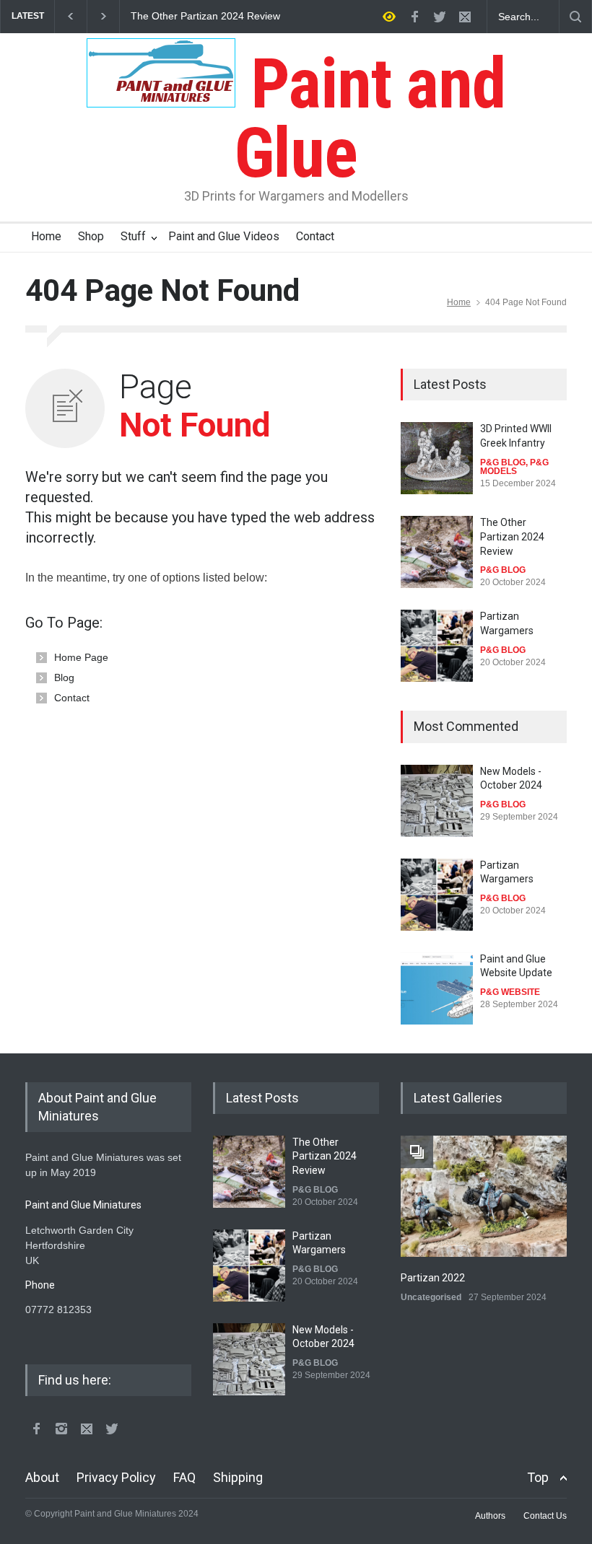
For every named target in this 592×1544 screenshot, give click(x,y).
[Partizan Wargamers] (437, 646)
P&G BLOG (503, 462)
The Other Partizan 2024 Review (205, 16)
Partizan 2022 (433, 1278)
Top (538, 1477)
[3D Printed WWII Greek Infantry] (437, 458)
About (42, 1477)
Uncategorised (431, 1297)
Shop (91, 236)
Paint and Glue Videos (223, 236)
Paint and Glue (370, 118)
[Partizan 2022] (484, 1197)
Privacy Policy (116, 1477)
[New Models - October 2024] (437, 801)
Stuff (133, 236)
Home (46, 236)
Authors (490, 1516)
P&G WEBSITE (510, 992)
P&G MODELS (514, 466)
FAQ (184, 1477)
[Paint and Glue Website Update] (437, 988)
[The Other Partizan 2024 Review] (437, 552)
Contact (315, 236)
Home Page (81, 657)
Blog (64, 677)
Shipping (238, 1477)
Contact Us (545, 1516)
